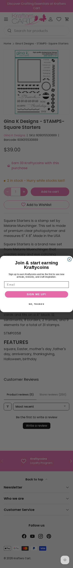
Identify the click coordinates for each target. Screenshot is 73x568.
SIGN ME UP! (36, 294)
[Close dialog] (70, 259)
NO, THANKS (36, 304)
